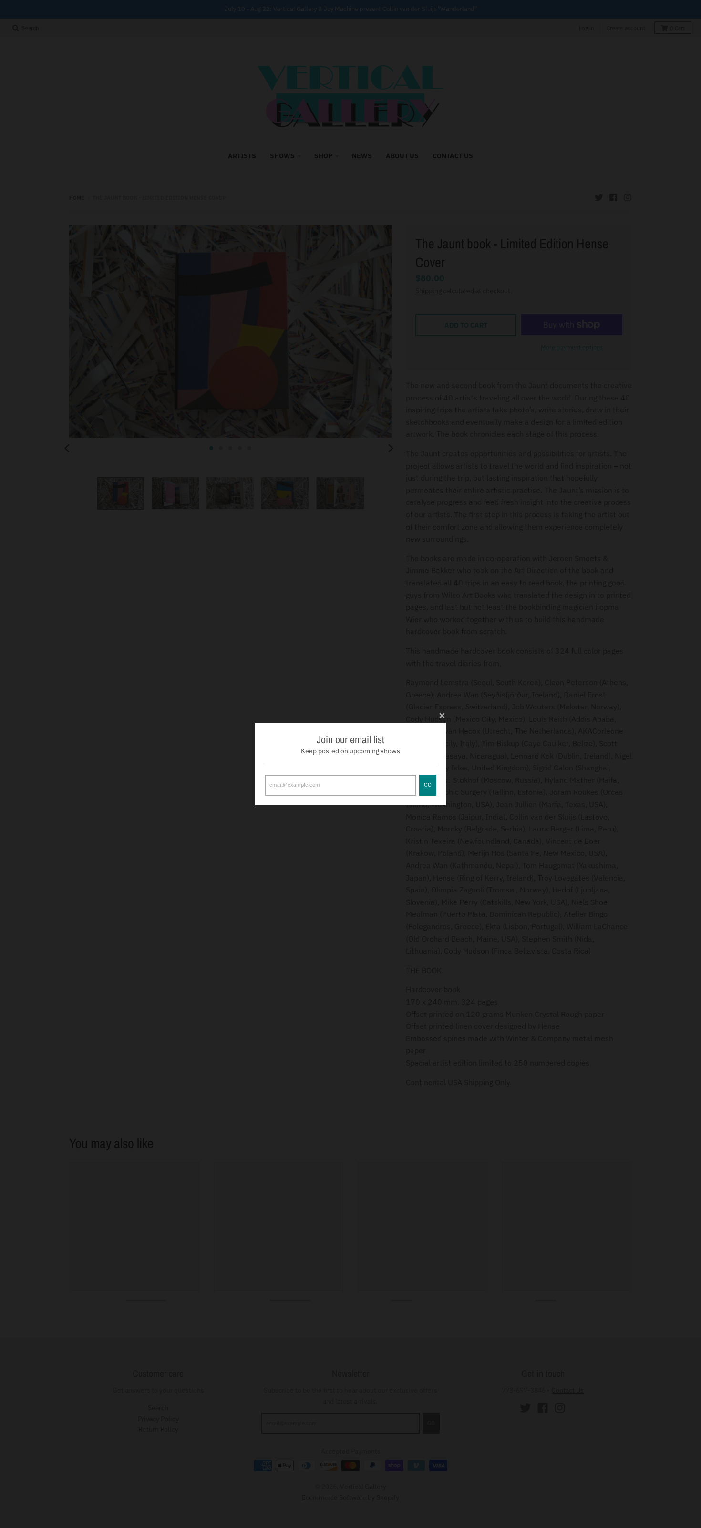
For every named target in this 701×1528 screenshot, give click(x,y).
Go (428, 784)
